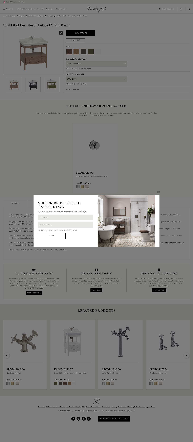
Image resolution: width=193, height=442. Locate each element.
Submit (52, 236)
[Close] (158, 192)
